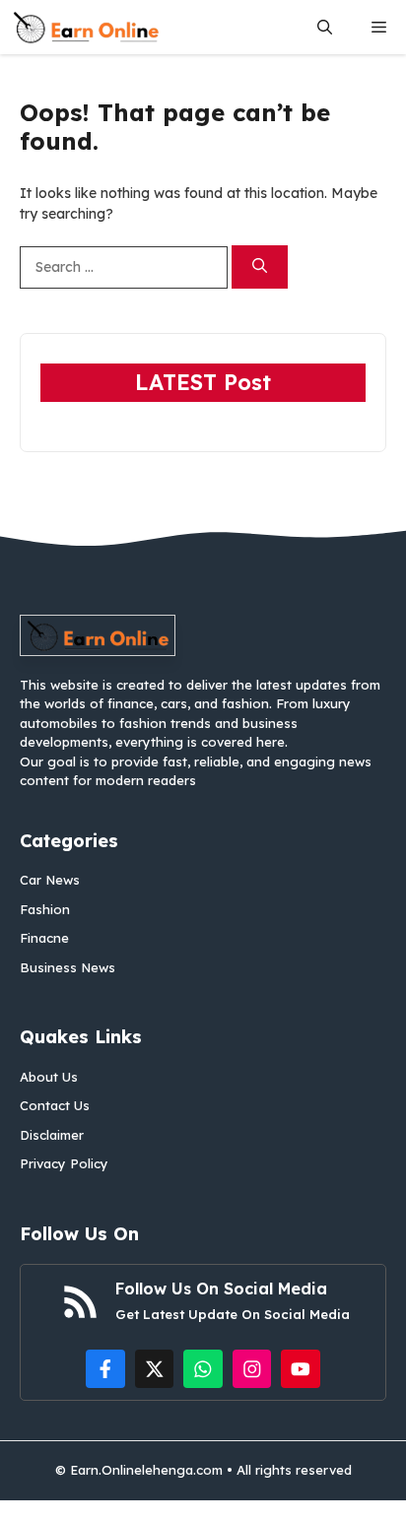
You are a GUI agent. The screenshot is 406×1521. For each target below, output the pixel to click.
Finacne (44, 938)
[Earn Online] (86, 27)
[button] (325, 27)
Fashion (45, 909)
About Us (49, 1077)
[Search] (260, 267)
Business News (67, 967)
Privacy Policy (64, 1163)
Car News (50, 880)
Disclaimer (52, 1135)
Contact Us (55, 1105)
